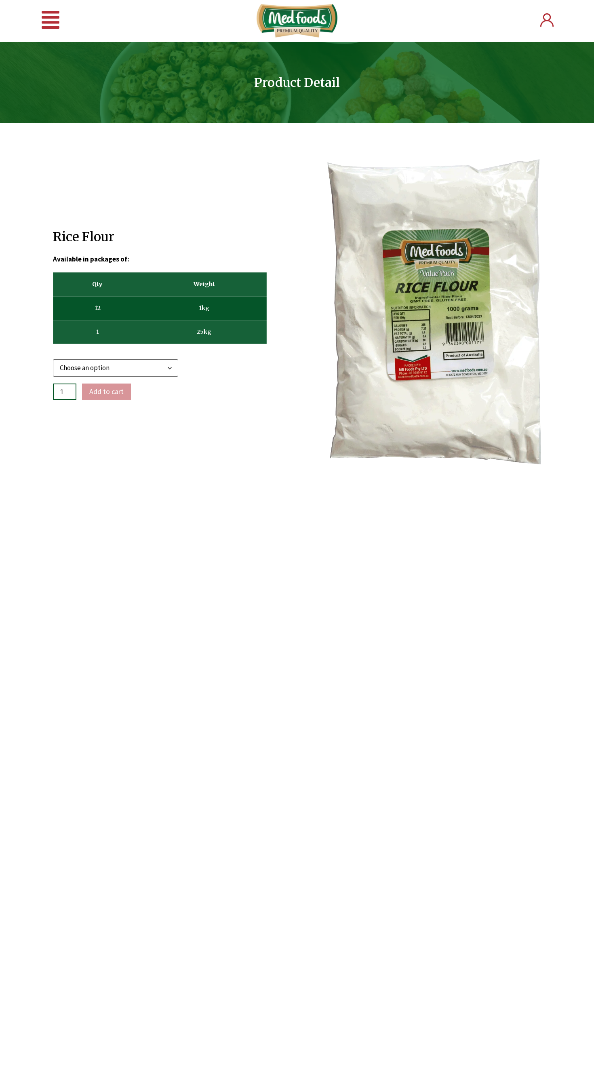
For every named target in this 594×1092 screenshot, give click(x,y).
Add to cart (106, 391)
